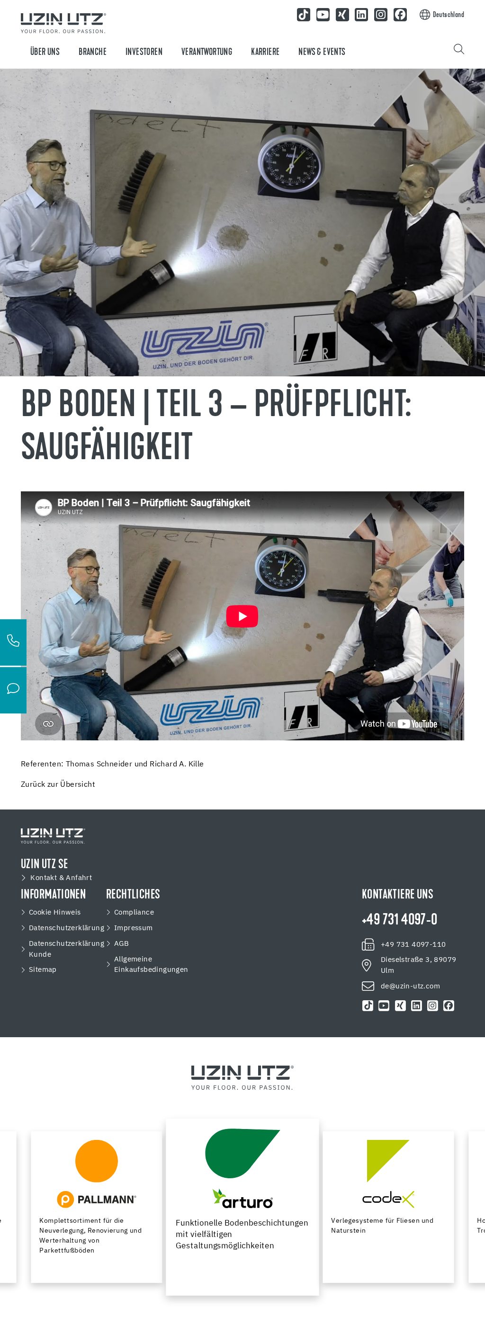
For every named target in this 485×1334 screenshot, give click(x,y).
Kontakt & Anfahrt (61, 877)
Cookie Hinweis (55, 912)
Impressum (133, 928)
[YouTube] (384, 1006)
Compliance (134, 912)
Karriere (265, 52)
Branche (93, 52)
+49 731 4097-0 (400, 920)
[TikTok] (368, 1006)
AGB (121, 943)
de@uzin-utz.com (410, 986)
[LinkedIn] (416, 1006)
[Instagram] (432, 1006)
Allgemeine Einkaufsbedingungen (151, 965)
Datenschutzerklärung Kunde (66, 949)
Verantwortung (206, 52)
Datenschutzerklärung (66, 928)
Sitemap (43, 969)
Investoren (144, 52)
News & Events (321, 52)
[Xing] (400, 1006)
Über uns (45, 52)
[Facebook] (448, 1006)
